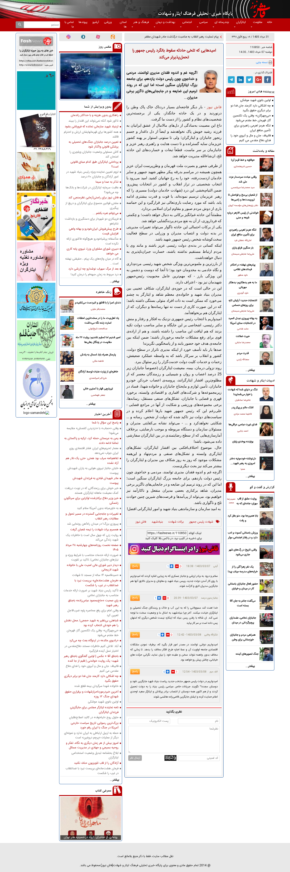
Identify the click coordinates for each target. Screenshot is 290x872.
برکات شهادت (176, 522)
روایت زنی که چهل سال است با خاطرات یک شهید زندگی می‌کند (92, 537)
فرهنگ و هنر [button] (141, 22)
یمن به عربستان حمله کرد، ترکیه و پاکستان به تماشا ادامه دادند (91, 440)
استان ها (123, 24)
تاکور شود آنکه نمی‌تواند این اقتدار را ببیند (93, 121)
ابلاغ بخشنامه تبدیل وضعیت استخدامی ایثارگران (94, 755)
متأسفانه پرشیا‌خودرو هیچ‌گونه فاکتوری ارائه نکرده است (92, 241)
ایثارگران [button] (241, 22)
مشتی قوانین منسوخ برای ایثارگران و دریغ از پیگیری (91, 205)
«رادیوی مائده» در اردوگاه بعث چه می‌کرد (93, 640)
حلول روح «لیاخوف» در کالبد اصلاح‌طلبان (93, 717)
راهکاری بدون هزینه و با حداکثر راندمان (94, 115)
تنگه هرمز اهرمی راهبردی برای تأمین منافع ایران (252, 128)
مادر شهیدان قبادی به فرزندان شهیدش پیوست (95, 480)
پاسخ (135, 566)
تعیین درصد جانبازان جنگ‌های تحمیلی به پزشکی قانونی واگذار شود (93, 144)
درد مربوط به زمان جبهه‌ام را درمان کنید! (94, 274)
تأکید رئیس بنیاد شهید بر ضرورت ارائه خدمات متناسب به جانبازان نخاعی (91, 592)
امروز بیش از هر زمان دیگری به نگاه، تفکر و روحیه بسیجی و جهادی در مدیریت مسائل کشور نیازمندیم (92, 745)
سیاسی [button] (203, 22)
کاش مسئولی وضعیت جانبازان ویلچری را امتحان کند (94, 154)
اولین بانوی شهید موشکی (255, 100)
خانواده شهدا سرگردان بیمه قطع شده (96, 686)
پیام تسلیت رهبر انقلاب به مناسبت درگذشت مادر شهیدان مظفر (182, 36)
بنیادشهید (157, 522)
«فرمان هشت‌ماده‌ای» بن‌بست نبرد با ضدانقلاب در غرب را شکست (96, 582)
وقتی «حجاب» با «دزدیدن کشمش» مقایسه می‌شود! (92, 430)
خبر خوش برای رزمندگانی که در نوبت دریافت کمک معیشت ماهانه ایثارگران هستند (91, 490)
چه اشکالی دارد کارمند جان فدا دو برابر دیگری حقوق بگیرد (251, 108)
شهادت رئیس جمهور (201, 522)
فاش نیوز (141, 522)
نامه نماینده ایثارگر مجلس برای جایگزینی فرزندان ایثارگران (94, 709)
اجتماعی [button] (187, 22)
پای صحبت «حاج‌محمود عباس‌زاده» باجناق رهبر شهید (93, 602)
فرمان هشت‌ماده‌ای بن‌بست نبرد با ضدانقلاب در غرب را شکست (91, 770)
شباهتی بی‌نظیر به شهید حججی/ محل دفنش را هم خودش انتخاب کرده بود (91, 622)
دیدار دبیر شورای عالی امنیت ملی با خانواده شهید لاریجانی (92, 567)
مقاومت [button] (257, 22)
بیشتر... (250, 370)
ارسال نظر (135, 758)
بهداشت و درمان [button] (165, 22)
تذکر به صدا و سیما (107, 182)
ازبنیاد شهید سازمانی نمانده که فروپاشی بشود (91, 126)
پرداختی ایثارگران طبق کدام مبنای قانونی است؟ (94, 164)
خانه (269, 22)
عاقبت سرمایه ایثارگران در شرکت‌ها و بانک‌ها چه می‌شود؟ (92, 189)
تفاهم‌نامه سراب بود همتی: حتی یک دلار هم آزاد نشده (92, 460)
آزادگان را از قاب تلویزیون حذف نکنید (96, 763)
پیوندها (83, 22)
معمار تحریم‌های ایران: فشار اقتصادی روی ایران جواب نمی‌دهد (93, 450)
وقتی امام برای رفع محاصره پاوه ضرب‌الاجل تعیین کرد (92, 612)
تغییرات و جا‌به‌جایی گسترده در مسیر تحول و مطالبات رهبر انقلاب (91, 516)
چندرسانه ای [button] (222, 22)
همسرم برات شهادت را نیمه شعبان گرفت (94, 529)
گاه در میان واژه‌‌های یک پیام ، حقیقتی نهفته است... (91, 261)
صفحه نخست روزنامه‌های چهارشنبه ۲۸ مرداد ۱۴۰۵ (91, 547)
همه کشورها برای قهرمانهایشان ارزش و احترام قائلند (91, 134)
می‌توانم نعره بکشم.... (105, 213)
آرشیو (95, 22)
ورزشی (108, 22)
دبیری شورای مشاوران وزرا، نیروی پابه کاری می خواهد (92, 251)
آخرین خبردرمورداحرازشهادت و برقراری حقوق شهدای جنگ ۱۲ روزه (91, 694)
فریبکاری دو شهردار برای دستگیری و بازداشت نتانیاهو (91, 221)
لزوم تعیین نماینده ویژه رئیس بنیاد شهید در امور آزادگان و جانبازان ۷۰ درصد (92, 174)
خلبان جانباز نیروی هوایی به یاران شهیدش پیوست (93, 470)
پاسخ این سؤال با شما (105, 422)
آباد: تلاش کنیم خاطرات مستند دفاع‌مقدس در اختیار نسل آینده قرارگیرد (91, 648)
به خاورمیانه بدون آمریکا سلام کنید (97, 508)
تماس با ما (69, 24)
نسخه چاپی (262, 62)
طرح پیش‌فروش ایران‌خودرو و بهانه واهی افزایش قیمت (93, 231)
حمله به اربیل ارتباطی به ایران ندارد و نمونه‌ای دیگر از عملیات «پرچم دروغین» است (91, 735)
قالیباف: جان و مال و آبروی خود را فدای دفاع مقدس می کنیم (251, 137)
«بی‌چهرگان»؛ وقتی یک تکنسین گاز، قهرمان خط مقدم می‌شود (252, 118)
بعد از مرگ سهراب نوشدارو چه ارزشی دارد (93, 269)
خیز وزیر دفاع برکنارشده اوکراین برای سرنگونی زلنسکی (91, 500)
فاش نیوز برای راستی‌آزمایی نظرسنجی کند (93, 197)
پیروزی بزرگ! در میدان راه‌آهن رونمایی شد (92, 524)
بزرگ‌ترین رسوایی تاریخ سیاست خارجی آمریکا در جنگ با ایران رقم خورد (94, 725)
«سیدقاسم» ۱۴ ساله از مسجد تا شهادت (95, 575)
